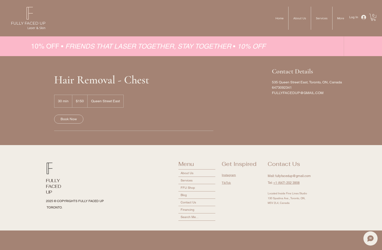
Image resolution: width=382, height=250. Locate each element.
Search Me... (190, 217)
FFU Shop (188, 187)
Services (187, 180)
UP (49, 192)
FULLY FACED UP (28, 23)
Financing (187, 209)
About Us (187, 173)
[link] (68, 119)
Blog (184, 195)
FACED (53, 186)
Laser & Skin (36, 28)
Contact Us (188, 202)
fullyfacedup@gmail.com (293, 176)
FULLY (53, 180)
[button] (373, 17)
